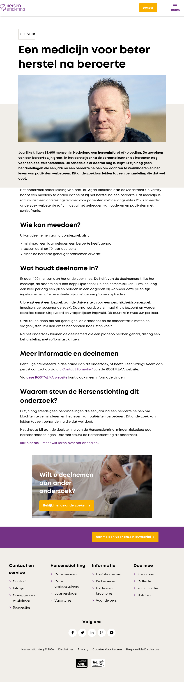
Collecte (144, 581)
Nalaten (144, 595)
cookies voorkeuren (108, 649)
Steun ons (145, 574)
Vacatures (62, 600)
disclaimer (65, 649)
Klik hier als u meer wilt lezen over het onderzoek (59, 443)
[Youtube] (111, 633)
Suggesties (22, 607)
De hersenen (106, 581)
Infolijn (18, 588)
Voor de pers (106, 600)
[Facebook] (72, 633)
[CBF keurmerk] (98, 663)
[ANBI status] (82, 663)
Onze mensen (65, 574)
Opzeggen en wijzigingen (24, 598)
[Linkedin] (92, 633)
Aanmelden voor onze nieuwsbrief (123, 537)
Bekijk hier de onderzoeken (65, 505)
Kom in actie (147, 588)
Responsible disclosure (142, 649)
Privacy (83, 649)
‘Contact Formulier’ (77, 369)
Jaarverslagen (66, 593)
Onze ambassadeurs (66, 584)
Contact (20, 581)
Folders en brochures (104, 591)
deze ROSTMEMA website (46, 377)
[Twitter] (82, 633)
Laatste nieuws (108, 574)
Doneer (148, 7)
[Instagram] (102, 633)
